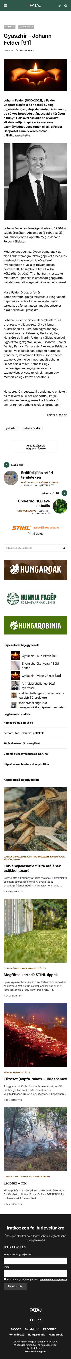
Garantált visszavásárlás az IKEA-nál (26, 753)
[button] (5, 5)
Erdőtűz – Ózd (15, 1183)
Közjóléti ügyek (12, 859)
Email (6, 1267)
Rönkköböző (16, 1334)
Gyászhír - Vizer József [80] (41, 675)
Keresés (64, 548)
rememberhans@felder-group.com (36, 404)
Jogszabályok (57, 857)
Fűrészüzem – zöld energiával (22, 743)
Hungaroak (56, 1334)
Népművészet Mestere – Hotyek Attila (26, 764)
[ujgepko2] (31, 597)
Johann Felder (31, 428)
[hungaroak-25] (35, 569)
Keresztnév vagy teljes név (17, 1254)
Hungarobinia (36, 1334)
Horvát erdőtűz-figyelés (18, 722)
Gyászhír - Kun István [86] (40, 656)
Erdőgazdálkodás (30, 482)
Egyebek (9, 27)
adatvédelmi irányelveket (53, 1279)
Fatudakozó (32, 1329)
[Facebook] (31, 1320)
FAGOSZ (16, 1329)
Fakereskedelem (41, 857)
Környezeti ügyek (50, 482)
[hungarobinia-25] (35, 625)
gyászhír (11, 428)
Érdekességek (20, 968)
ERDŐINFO (49, 1329)
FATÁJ (35, 5)
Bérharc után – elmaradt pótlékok (24, 733)
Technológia (26, 27)
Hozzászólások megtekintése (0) (35, 447)
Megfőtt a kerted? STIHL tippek (31, 975)
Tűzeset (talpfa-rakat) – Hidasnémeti (35, 1079)
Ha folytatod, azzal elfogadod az (36, 1279)
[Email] (39, 1320)
